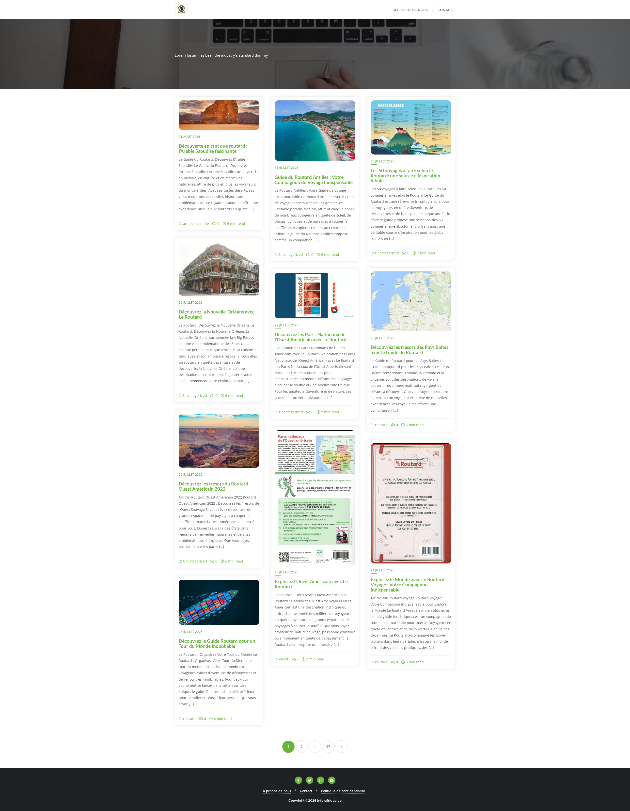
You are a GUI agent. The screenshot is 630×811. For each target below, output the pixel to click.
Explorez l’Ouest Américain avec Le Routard (311, 583)
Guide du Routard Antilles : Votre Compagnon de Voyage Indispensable (314, 179)
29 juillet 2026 (191, 302)
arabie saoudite (195, 223)
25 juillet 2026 (287, 572)
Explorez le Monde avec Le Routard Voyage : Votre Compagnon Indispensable (407, 585)
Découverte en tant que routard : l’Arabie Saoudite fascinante (213, 148)
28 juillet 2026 (382, 338)
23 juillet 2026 (191, 632)
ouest (283, 659)
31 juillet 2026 (287, 168)
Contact (306, 791)
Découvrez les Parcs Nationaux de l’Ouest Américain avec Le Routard (310, 336)
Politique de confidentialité (343, 791)
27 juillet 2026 (287, 325)
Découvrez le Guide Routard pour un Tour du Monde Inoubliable (217, 643)
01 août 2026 (189, 137)
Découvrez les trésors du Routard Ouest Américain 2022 (213, 486)
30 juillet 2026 (382, 161)
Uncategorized (290, 254)
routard (381, 424)
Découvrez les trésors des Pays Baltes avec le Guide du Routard (409, 349)
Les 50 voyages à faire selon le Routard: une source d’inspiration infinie (405, 176)
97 (328, 746)
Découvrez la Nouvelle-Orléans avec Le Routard (216, 314)
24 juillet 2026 (382, 570)
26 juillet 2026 (191, 474)
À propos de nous (277, 791)
